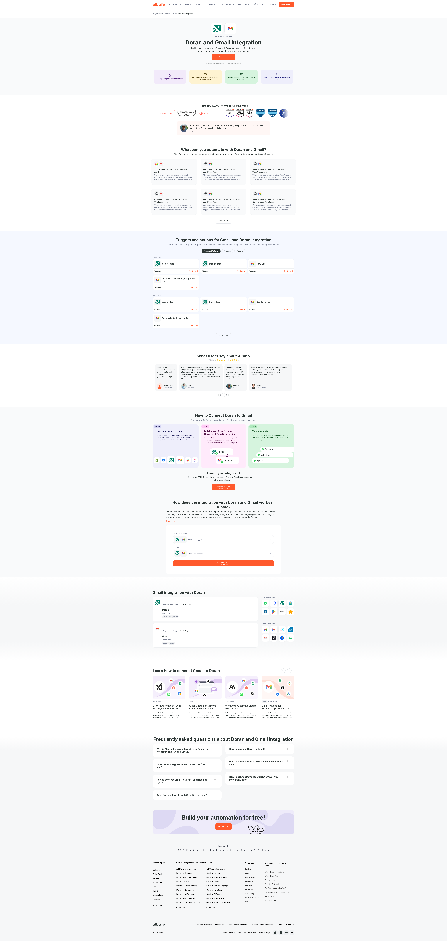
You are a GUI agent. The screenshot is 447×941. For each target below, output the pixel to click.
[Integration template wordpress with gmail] (223, 171)
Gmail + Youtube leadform (218, 902)
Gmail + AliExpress (214, 894)
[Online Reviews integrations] (290, 611)
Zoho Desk (157, 874)
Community (249, 893)
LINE (155, 886)
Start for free (223, 57)
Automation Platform (193, 4)
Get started (223, 826)
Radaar (156, 878)
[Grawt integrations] (274, 638)
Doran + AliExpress (185, 894)
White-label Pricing (272, 876)
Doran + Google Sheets (186, 877)
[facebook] (275, 932)
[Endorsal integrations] (290, 603)
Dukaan (156, 870)
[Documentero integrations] (290, 629)
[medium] (292, 932)
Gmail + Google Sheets (216, 877)
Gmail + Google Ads (215, 898)
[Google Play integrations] (274, 611)
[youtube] (286, 932)
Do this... (176, 547)
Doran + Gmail (182, 881)
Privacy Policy (220, 924)
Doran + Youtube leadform (188, 902)
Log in (264, 4)
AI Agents (249, 902)
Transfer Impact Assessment (262, 924)
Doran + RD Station (185, 890)
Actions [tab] (240, 251)
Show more (223, 220)
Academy (249, 881)
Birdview (156, 899)
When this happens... (181, 534)
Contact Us (290, 924)
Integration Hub (158, 14)
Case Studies (270, 880)
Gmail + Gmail (212, 881)
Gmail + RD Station (214, 890)
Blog (247, 873)
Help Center (250, 877)
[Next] (226, 395)
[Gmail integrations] (265, 629)
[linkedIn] (280, 932)
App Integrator (251, 885)
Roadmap (249, 889)
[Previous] (220, 395)
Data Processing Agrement (238, 924)
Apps (221, 4)
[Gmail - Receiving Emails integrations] (274, 629)
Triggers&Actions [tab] (211, 251)
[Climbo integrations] (265, 603)
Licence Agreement (204, 924)
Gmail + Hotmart (213, 873)
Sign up (273, 4)
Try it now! (193, 271)
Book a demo (286, 4)
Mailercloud (158, 895)
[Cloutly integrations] (274, 603)
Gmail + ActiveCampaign (217, 886)
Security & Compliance (274, 884)
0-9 (179, 850)
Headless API (270, 900)
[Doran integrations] (282, 603)
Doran (173, 14)
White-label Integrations (274, 872)
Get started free (223, 487)
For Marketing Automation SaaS (277, 892)
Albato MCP (269, 896)
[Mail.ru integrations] (282, 638)
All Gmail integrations (215, 869)
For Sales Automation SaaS (275, 888)
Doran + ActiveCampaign (187, 886)
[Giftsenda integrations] (265, 611)
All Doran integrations (186, 869)
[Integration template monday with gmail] (174, 171)
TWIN (155, 891)
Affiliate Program (252, 898)
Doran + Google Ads (185, 898)
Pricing (248, 869)
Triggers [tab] (227, 251)
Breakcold (157, 882)
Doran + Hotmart (184, 873)
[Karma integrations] (282, 611)
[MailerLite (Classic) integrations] (290, 638)
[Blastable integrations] (282, 629)
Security (280, 924)
